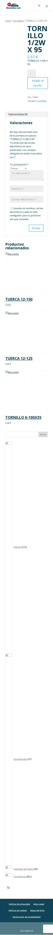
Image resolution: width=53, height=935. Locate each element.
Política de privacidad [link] (19, 904)
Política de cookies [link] (18, 910)
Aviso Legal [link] (38, 904)
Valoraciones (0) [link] (18, 114)
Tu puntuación (19, 164)
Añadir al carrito (38, 83)
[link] (13, 5)
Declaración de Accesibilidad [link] (26, 917)
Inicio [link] (8, 20)
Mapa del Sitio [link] (37, 910)
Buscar (43, 434)
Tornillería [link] (18, 20)
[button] (47, 7)
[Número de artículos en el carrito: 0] (8, 888)
